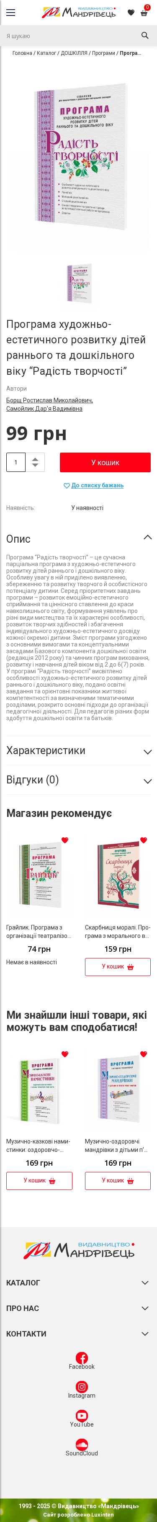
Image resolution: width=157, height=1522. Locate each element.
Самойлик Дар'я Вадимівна (44, 408)
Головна (22, 53)
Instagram (81, 1395)
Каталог (46, 53)
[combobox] (78, 35)
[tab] (78, 539)
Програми (103, 53)
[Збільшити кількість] (35, 457)
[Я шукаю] (144, 35)
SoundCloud (82, 1453)
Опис (18, 539)
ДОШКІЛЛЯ (74, 53)
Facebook (82, 1366)
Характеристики (45, 750)
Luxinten (102, 1515)
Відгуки (30, 780)
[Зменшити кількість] (35, 466)
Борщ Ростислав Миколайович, (49, 400)
